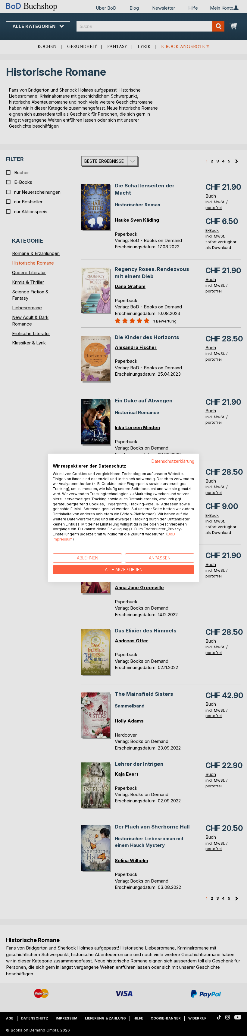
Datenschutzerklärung (173, 461)
